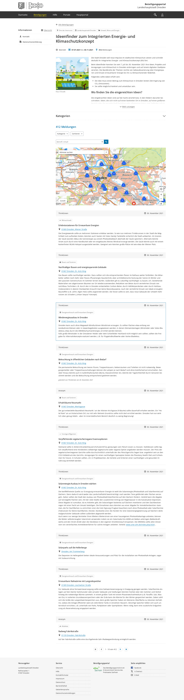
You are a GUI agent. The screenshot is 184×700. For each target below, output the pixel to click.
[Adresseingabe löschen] (106, 152)
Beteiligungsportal (155, 4)
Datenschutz (60, 682)
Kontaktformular (62, 675)
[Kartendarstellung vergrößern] (161, 194)
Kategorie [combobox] (61, 133)
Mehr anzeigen (128, 106)
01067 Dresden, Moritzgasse (73, 406)
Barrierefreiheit (61, 686)
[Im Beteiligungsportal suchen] (155, 14)
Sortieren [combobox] (76, 133)
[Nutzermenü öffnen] (162, 14)
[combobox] (81, 152)
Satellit (62, 201)
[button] (111, 116)
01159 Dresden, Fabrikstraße (73, 635)
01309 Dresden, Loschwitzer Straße (76, 585)
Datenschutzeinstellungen (65, 693)
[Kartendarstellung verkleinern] (161, 199)
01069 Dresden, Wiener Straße (74, 229)
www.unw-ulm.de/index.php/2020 (140, 524)
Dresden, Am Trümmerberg (72, 551)
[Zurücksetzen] (102, 142)
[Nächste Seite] (120, 649)
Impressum (60, 678)
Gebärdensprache (62, 689)
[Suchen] (106, 142)
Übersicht (48, 30)
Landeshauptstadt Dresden (28, 668)
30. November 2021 (155, 213)
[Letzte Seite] (126, 649)
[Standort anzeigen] (161, 189)
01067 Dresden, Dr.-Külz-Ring (73, 271)
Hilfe (57, 671)
